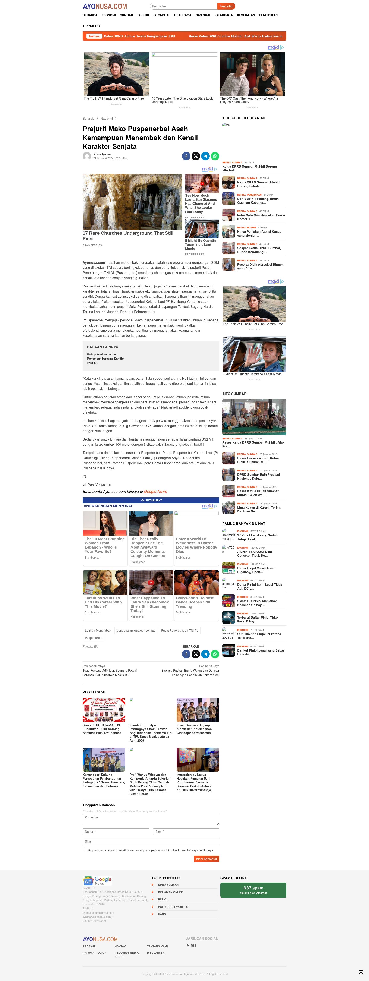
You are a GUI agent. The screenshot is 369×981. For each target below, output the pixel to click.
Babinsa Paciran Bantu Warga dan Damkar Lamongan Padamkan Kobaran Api (190, 670)
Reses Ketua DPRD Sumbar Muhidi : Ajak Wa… (253, 444)
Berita (226, 162)
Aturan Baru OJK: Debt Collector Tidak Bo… (254, 553)
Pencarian (226, 6)
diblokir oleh (253, 890)
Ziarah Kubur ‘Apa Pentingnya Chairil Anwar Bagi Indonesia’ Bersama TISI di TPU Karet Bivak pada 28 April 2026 (151, 732)
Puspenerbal (93, 637)
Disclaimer (155, 952)
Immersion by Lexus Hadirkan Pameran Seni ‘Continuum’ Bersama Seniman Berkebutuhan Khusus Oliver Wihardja (194, 782)
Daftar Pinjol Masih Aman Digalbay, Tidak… (256, 570)
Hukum (251, 227)
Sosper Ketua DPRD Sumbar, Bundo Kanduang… (259, 249)
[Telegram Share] (205, 156)
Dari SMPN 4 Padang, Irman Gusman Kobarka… (258, 200)
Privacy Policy (94, 952)
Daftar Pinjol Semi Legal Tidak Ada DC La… (259, 586)
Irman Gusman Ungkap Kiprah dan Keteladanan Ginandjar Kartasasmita (194, 729)
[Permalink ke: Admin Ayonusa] (87, 155)
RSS (194, 945)
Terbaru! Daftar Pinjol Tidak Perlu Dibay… (257, 619)
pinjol (163, 899)
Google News (155, 491)
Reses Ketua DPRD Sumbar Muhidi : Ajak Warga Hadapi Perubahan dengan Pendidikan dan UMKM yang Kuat (218, 36)
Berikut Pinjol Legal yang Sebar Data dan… (260, 652)
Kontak (120, 946)
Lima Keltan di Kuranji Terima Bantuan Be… (259, 509)
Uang (162, 914)
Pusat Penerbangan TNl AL (179, 630)
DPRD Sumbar (168, 885)
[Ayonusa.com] (105, 6)
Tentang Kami (157, 946)
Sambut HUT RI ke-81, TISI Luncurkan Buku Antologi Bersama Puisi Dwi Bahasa (102, 729)
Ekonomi (242, 531)
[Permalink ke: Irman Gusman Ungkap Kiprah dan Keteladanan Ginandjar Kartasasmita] (198, 710)
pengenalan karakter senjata (136, 630)
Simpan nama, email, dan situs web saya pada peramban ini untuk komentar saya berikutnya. (150, 850)
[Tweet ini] (196, 156)
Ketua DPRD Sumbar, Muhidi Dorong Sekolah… (258, 184)
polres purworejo (173, 907)
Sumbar (237, 162)
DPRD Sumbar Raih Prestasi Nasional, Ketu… (258, 476)
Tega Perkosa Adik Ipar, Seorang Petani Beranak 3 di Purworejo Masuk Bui (110, 670)
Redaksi (89, 946)
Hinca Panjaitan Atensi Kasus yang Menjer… (259, 233)
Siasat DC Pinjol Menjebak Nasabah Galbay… (257, 603)
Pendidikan (254, 194)
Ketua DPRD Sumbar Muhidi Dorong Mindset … (249, 168)
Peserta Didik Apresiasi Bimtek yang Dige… (260, 266)
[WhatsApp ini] (215, 156)
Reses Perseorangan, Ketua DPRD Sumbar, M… (258, 460)
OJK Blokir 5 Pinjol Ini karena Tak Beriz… (259, 636)
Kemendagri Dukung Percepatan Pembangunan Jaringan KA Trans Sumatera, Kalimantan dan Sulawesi (104, 780)
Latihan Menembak (98, 630)
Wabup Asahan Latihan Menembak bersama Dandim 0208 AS (105, 358)
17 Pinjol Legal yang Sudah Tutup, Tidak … (257, 537)
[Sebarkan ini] (186, 156)
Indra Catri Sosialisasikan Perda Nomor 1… (261, 217)
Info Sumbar (234, 393)
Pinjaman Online (171, 892)
